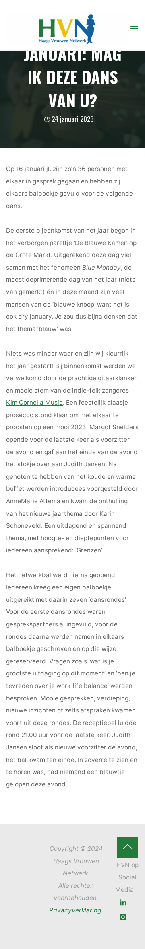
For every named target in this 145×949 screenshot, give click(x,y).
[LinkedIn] (123, 902)
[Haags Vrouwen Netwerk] (67, 28)
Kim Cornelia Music (34, 402)
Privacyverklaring (75, 910)
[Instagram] (123, 917)
